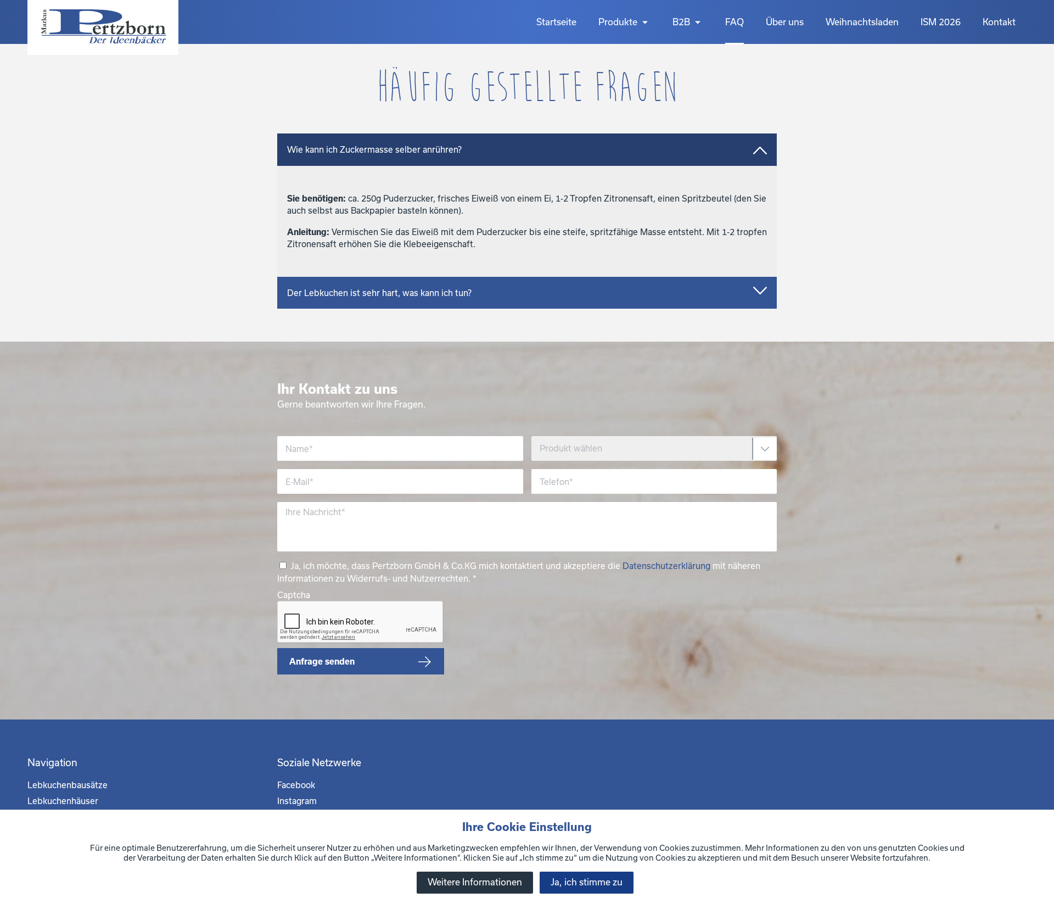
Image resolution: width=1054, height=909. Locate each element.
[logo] (102, 27)
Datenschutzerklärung (666, 566)
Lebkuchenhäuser (62, 801)
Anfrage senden (322, 661)
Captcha (293, 595)
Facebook (296, 785)
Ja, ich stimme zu (587, 882)
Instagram (297, 801)
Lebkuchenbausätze (67, 785)
